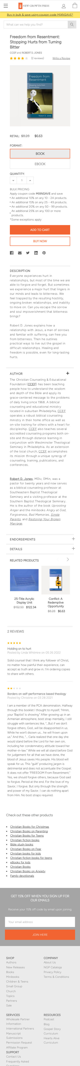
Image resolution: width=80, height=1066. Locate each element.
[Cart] (75, 5)
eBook (40, 164)
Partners (11, 1001)
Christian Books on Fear (25, 849)
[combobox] (40, 24)
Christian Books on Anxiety (27, 871)
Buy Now (40, 241)
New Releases (15, 967)
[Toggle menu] (5, 5)
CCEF (32, 384)
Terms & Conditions (56, 977)
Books (10, 972)
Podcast (49, 1019)
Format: (16, 145)
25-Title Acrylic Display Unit (24, 600)
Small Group (14, 986)
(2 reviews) (37, 58)
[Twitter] (27, 252)
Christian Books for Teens (27, 835)
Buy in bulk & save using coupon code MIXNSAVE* (40, 14)
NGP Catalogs (53, 967)
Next (67, 559)
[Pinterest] (44, 252)
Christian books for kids (25, 853)
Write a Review (61, 58)
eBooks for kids (20, 862)
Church (11, 991)
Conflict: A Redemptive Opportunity (56, 602)
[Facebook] (11, 252)
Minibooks (12, 977)
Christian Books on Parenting (29, 831)
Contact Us (13, 1056)
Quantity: (17, 174)
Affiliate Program (17, 1047)
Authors (11, 962)
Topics (10, 996)
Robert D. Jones (21, 479)
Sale (9, 1005)
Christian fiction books (24, 840)
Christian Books (20, 867)
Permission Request (19, 1042)
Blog (46, 1024)
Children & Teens (17, 981)
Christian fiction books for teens (31, 858)
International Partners (20, 1028)
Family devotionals (22, 876)
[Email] (19, 252)
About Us (50, 962)
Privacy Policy (52, 972)
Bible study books (21, 844)
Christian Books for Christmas (29, 827)
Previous (58, 559)
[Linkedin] (36, 252)
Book (40, 154)
